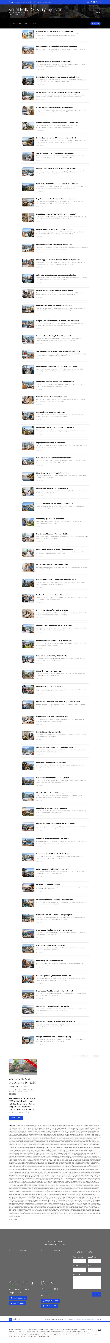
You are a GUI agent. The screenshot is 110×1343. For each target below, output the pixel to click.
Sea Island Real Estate (54, 1187)
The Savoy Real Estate (29, 1203)
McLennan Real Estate (46, 1169)
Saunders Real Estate (43, 1187)
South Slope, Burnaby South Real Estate (51, 1191)
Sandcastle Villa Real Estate (32, 1187)
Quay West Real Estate (45, 1181)
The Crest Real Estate (42, 1199)
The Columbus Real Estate (18, 1199)
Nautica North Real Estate (78, 1172)
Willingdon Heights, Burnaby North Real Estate (24, 1213)
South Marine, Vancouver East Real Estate (79, 1190)
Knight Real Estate (13, 1163)
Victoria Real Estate (73, 1207)
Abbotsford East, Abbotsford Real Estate (68, 1125)
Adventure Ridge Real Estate (83, 1125)
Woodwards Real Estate (31, 1215)
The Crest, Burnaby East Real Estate (55, 1199)
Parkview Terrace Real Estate (85, 1176)
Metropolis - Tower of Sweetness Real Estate (70, 1169)
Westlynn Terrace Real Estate (71, 1210)
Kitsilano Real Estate (76, 1162)
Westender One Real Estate (58, 1210)
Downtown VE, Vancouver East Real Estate (53, 1143)
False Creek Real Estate (79, 1147)
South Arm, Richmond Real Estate (50, 1190)
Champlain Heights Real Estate (30, 1135)
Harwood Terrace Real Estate (39, 1156)
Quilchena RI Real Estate (36, 1182)
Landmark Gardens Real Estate (45, 1165)
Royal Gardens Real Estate (80, 1185)
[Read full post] (23, 1068)
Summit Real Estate (80, 1196)
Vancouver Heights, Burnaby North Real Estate (76, 1206)
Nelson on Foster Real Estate (27, 1174)
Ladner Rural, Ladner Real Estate (16, 1165)
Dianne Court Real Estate (35, 1141)
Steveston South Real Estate (31, 1194)
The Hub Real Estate (16, 1201)
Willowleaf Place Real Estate (75, 1213)
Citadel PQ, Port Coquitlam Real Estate (55, 1137)
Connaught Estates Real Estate (30, 1140)
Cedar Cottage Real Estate (40, 1134)
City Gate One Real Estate (70, 1137)
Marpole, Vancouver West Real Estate (92, 1168)
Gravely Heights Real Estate (53, 1154)
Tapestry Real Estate (38, 1197)
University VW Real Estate (64, 1204)
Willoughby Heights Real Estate (43, 1213)
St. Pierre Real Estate (46, 1193)
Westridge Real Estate (26, 1212)
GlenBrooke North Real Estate (15, 1152)
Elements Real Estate (29, 1146)
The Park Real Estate (74, 1201)
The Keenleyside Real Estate (28, 1201)
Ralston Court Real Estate (80, 1182)
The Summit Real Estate (63, 1203)
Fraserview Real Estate (39, 1150)
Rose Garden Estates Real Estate (66, 1185)
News (98, 13)
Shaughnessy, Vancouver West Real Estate (68, 1188)
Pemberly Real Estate (59, 1178)
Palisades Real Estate (51, 1176)
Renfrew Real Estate (90, 1182)
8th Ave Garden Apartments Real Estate (36, 1125)
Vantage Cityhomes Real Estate (16, 1207)
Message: (77, 1274)
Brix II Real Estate (87, 1129)
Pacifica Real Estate (29, 1176)
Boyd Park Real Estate (41, 1128)
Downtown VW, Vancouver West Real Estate (86, 1143)
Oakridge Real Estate (45, 1175)
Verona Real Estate (64, 1207)
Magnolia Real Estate (27, 1168)
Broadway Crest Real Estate (34, 1131)
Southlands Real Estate (14, 1193)
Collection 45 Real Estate (31, 1138)
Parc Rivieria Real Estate (62, 1176)
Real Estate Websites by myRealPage (91, 1319)
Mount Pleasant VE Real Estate (83, 1171)
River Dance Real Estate (93, 1184)
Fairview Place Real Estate (83, 1146)
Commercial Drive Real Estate (89, 1138)
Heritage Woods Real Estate (58, 1159)
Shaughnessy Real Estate (37, 1188)
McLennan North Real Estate (34, 1169)
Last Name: (93, 1257)
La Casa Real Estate (47, 1163)
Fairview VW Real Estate (14, 1147)
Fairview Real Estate (62, 1146)
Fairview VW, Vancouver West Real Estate (29, 1147)
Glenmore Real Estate (27, 1152)
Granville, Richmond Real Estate (39, 1154)
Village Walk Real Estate (33, 1209)
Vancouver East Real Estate (44, 1206)
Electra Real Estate (87, 1144)
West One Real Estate (36, 1210)
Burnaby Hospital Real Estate (93, 1131)
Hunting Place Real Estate (58, 1160)
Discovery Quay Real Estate (47, 1141)
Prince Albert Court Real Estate (94, 1179)
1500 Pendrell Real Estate (21, 1125)
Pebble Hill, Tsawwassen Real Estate (33, 1178)
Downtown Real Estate (26, 1143)
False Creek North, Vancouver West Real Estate (63, 1147)
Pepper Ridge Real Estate (94, 1178)
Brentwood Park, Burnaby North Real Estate (68, 1128)
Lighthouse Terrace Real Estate (78, 1165)
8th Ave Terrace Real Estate (52, 1125)
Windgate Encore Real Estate (88, 1213)
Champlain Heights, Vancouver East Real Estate (49, 1135)
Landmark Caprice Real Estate (31, 1165)
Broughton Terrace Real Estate (61, 1131)
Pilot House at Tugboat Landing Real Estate (18, 1179)
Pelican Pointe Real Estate (47, 1178)
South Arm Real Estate (37, 1190)
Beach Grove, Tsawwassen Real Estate (75, 1127)
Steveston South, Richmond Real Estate (46, 1194)
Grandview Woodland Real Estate (78, 1153)
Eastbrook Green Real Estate (47, 1144)
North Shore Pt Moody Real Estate (32, 1175)
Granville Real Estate (26, 1154)
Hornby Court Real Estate (95, 1159)
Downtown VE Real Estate (38, 1143)
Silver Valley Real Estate (83, 1188)
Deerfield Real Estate (24, 1141)
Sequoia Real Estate (16, 1188)
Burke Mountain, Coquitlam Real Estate (77, 1131)
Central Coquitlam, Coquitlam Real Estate (84, 1134)
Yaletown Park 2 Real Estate (75, 1215)
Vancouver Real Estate (92, 1206)
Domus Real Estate (69, 1141)
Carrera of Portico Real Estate (15, 1134)
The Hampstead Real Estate (85, 1200)
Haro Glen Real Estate (27, 1156)
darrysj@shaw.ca (51, 1301)
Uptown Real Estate (33, 1206)
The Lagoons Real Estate (53, 1201)
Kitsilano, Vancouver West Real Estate (89, 1162)
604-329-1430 (18, 1303)
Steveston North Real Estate (80, 1193)
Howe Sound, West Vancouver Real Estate (30, 1160)
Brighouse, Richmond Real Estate (53, 1129)
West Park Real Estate (47, 1210)
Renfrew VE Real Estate (53, 1184)
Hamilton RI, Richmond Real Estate (89, 1154)
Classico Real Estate (81, 1137)
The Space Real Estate (52, 1203)
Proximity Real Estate (27, 1181)
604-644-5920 (50, 1306)
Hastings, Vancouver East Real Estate (43, 1157)
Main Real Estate (36, 1168)
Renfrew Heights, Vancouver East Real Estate (28, 1184)
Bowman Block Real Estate (29, 1128)
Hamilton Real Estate (64, 1154)
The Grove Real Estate (62, 1200)
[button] (19, 2)
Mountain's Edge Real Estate (65, 1172)
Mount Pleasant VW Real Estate (29, 1172)
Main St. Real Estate (44, 1168)
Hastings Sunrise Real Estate (28, 1157)
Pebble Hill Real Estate (19, 1178)
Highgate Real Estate (84, 1159)
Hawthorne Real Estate (58, 1157)
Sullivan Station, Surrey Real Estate (68, 1196)
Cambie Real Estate (32, 1132)
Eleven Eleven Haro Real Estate (41, 1146)
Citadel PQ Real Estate (41, 1137)
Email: (91, 1265)
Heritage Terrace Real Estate (90, 1157)
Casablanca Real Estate (28, 1134)
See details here (20, 1104)
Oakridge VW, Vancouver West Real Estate (59, 1175)
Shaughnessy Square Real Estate (50, 1188)
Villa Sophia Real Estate (22, 1209)
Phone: (76, 1265)
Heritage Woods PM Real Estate (25, 1159)
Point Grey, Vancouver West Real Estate (58, 1179)
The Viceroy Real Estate (74, 1203)
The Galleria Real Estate (35, 1200)
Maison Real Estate (69, 1168)
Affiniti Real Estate (94, 1125)
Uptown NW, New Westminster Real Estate (18, 1206)
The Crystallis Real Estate (69, 1199)
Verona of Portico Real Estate (52, 1207)
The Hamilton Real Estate (73, 1200)
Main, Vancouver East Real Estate (57, 1168)
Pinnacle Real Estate (33, 1179)
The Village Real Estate (85, 1203)
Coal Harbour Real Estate (92, 1137)
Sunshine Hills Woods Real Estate (93, 1196)
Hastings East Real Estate (65, 1156)
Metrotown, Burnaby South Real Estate (20, 1171)
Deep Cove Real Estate (14, 1141)
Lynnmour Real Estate (70, 1166)
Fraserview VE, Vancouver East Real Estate (54, 1150)
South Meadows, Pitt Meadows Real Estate (21, 1191)
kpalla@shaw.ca (19, 1298)
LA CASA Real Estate (38, 1163)
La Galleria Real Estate (69, 1163)
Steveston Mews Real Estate (67, 1193)
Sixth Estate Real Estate (26, 1190)
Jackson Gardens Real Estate (71, 1160)
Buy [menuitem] (87, 10)
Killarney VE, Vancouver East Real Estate (46, 1162)
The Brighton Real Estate (88, 1197)
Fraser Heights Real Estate (50, 1149)
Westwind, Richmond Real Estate (48, 1212)
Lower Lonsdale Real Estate (18, 1166)
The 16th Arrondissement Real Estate (51, 1197)
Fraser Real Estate (39, 1149)
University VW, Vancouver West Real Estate (80, 1204)
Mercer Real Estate (56, 1169)
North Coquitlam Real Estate (91, 1174)
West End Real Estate (61, 1209)
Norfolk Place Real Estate (52, 1174)
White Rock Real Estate (85, 1212)
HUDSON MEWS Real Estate (46, 1160)
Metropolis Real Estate (86, 1169)
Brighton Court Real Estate (67, 1129)
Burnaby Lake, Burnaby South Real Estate (18, 1132)
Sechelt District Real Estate (83, 1187)
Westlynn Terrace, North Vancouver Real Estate (88, 1210)
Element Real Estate (19, 1146)
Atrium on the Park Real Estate (47, 1127)
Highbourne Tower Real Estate (72, 1159)
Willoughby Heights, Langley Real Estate (60, 1213)
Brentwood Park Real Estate (52, 1128)
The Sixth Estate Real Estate (41, 1203)
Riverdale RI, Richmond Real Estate (39, 1185)
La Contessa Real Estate (58, 1163)
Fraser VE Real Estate (88, 1149)
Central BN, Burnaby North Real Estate (65, 1134)
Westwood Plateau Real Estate (63, 1212)
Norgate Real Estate (62, 1174)
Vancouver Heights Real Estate (58, 1206)
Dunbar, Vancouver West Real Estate (32, 1144)
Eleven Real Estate (53, 1146)
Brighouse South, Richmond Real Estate (36, 1129)
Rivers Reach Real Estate (53, 1185)
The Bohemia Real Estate (76, 1197)
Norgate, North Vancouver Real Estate (76, 1174)
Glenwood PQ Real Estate (38, 1152)
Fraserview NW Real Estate (28, 1150)
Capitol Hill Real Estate (93, 1132)
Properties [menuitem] (79, 10)
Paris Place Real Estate (73, 1176)
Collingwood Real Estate (43, 1138)
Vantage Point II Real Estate (30, 1207)
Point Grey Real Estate (43, 1179)
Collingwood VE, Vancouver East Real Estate (72, 1138)
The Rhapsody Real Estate (18, 1203)
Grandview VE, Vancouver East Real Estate (61, 1153)
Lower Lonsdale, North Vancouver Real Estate (35, 1166)
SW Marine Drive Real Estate (15, 1197)
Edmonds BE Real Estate (59, 1144)
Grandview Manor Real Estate (21, 1153)
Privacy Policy (77, 1319)
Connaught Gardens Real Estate (44, 1140)
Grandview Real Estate (84, 1152)
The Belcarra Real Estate (65, 1197)
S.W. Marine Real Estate (92, 1185)
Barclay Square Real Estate (61, 1127)
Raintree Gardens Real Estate (67, 1182)
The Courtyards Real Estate (31, 1199)
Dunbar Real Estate (18, 1144)
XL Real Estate (65, 1215)
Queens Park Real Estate (67, 1181)
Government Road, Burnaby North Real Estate (69, 1152)
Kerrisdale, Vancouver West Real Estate (28, 1162)
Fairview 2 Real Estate (72, 1146)
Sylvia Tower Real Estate (27, 1197)
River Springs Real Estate (25, 1185)
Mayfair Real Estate (22, 1169)
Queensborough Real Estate (79, 1181)
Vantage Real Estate (41, 1207)
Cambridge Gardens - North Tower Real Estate (64, 1132)
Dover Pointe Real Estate (94, 1141)
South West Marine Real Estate (92, 1191)
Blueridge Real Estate (90, 1127)
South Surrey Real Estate (66, 1191)
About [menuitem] (98, 10)
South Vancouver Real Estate (78, 1191)
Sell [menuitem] (92, 10)
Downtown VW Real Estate (70, 1143)
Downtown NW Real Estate (15, 1143)
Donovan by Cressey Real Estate (81, 1141)
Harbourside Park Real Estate (15, 1156)
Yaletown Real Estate (87, 1215)
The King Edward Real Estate (41, 1201)
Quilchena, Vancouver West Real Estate (51, 1182)
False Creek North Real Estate (46, 1147)
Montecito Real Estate (44, 1171)
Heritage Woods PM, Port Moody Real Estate (42, 1159)
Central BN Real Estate (51, 1134)
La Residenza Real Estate (80, 1163)
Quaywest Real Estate (56, 1181)
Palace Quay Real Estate (40, 1176)
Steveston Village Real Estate (61, 1194)
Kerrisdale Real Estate (14, 1162)
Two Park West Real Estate (52, 1204)
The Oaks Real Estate (64, 1201)
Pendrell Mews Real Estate (70, 1178)
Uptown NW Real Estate (96, 1204)
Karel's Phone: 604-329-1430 (20, 2)
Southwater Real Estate (36, 1193)
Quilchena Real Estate (25, 1182)
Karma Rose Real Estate (83, 1160)
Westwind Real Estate (36, 1212)
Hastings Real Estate (17, 1157)
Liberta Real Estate (66, 1165)
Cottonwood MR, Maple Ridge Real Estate (80, 1140)
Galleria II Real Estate (69, 1150)
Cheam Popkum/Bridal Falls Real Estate (82, 1135)
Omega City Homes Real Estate (77, 1175)
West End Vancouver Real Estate (83, 1209)
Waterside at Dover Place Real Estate (47, 1209)
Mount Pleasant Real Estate (56, 1171)
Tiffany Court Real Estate (18, 1204)
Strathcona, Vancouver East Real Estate (17, 1196)
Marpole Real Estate (79, 1168)
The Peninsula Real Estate (85, 1201)
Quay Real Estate (36, 1181)
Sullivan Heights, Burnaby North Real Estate (50, 1196)
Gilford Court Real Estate (90, 1150)
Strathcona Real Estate (92, 1194)
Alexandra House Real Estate (15, 1127)
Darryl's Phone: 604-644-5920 (41, 2)
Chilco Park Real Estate (19, 1137)
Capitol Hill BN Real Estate (82, 1132)
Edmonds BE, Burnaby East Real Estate (74, 1144)
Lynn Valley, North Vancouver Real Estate (55, 1166)
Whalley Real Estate (75, 1212)
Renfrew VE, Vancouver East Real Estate (68, 1184)
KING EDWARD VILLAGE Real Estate (63, 1162)
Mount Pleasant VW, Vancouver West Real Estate (47, 1172)
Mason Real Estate (13, 1169)
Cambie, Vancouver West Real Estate (45, 1132)
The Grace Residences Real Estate (49, 1200)
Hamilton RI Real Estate (75, 1154)
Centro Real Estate (18, 1135)
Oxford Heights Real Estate (90, 1175)
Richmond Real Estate (82, 1184)
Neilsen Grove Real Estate (90, 1172)
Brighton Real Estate (77, 1129)
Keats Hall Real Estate (21, 1091)
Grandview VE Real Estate (45, 1153)
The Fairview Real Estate (24, 1200)
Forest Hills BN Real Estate (18, 1149)
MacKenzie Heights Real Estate (82, 1166)
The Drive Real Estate (80, 1199)
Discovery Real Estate (59, 1141)
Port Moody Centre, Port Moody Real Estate (76, 1179)
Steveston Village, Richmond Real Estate (78, 1194)
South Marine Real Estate (64, 1190)
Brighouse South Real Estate (20, 1129)
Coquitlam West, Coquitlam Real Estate (61, 1140)
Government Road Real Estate (51, 1152)
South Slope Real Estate (37, 1191)
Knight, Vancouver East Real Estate (25, 1163)
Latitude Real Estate (57, 1165)
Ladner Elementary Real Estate (94, 1163)
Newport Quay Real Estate (40, 1174)
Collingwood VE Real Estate (55, 1138)
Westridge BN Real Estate (14, 1212)
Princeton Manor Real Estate (15, 1181)
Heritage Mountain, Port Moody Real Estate (73, 1157)
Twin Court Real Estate (41, 1204)
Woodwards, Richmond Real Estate (45, 1215)
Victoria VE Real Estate (83, 1207)
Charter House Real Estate (66, 1135)
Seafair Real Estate (63, 1187)
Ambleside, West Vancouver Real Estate (31, 1127)
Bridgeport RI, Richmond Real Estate (87, 1128)
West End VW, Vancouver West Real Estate (21, 1210)
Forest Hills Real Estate (29, 1149)
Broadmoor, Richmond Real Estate (20, 1131)
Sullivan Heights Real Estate (33, 1196)
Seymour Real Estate (26, 1188)
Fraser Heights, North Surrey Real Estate (65, 1149)
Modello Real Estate (34, 1171)
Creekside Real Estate (95, 1140)
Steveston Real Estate (56, 1193)
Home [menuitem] (73, 10)
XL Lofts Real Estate (57, 1215)
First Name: (78, 1257)
